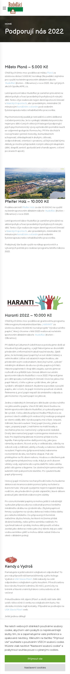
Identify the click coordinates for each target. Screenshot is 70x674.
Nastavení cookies (35, 667)
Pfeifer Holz (28, 207)
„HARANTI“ (47, 324)
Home (8, 23)
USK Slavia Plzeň (23, 579)
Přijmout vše (35, 658)
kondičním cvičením (27, 106)
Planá (50, 72)
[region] (35, 646)
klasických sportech (17, 103)
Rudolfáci (10, 83)
